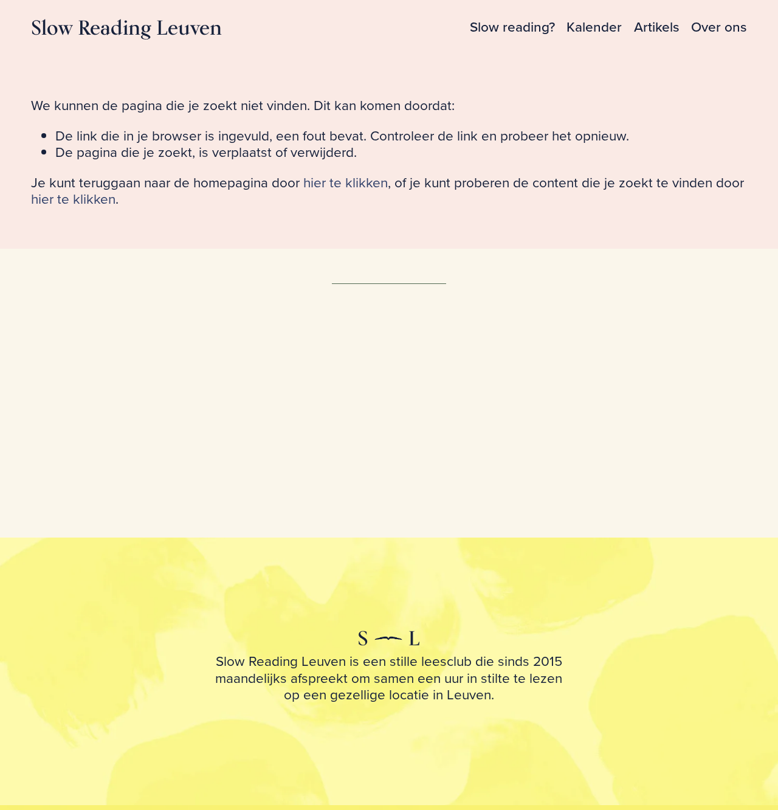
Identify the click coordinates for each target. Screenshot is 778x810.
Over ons (719, 26)
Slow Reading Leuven (126, 27)
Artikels (657, 26)
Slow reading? (512, 26)
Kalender (594, 26)
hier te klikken (345, 182)
